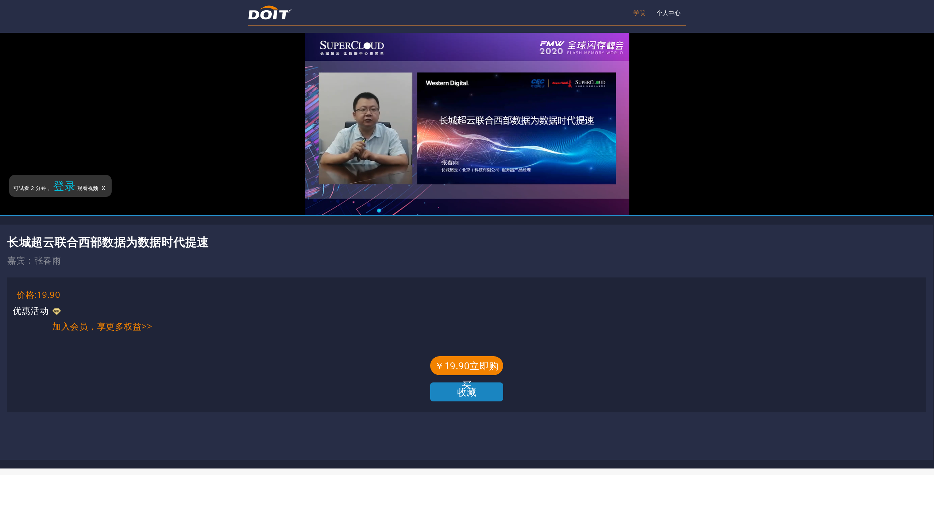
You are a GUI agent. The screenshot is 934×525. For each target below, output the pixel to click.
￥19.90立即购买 (467, 367)
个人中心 (613, 13)
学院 (570, 13)
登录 (64, 185)
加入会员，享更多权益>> (102, 326)
